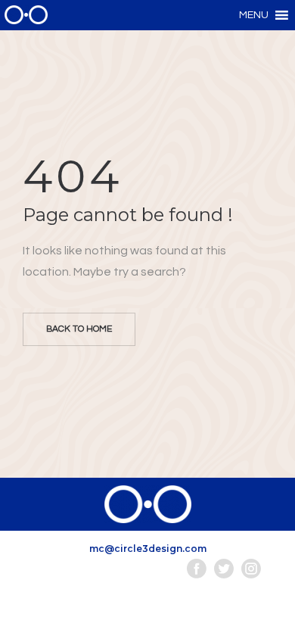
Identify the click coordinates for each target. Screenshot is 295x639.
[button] (254, 15)
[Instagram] (251, 568)
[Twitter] (224, 568)
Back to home (79, 329)
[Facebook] (196, 568)
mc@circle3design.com (147, 548)
